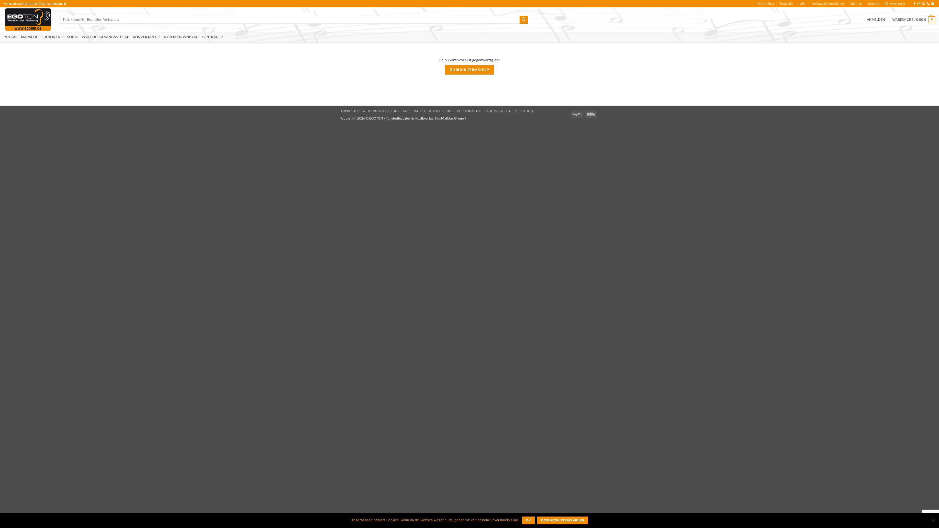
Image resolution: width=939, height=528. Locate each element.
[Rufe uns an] (928, 4)
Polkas (11, 37)
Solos (72, 37)
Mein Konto (524, 111)
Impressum (350, 111)
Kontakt (874, 4)
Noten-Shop (765, 4)
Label (802, 4)
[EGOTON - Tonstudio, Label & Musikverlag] (28, 19)
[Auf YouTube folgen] (932, 4)
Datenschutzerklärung (562, 520)
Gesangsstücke (114, 37)
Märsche (29, 37)
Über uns (856, 4)
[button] (895, 3)
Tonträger (212, 37)
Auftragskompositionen (828, 4)
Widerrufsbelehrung (381, 111)
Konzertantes (146, 37)
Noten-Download (181, 37)
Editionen (51, 37)
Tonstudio (786, 4)
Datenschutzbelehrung (433, 111)
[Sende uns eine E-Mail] (923, 4)
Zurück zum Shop (469, 69)
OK (528, 520)
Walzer (89, 37)
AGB (406, 111)
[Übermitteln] (524, 20)
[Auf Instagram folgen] (918, 4)
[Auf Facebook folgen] (914, 4)
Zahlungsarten (498, 111)
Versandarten (469, 111)
